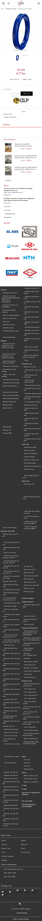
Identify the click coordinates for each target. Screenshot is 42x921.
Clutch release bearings (10, 527)
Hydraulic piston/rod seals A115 (11, 548)
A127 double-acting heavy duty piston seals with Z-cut (11, 641)
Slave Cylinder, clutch (30, 778)
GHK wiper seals (29, 588)
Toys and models (27, 801)
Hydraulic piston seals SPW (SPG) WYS (10, 717)
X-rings (24, 789)
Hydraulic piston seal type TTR (11, 680)
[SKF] (12, 273)
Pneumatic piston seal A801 (31, 409)
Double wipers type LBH (31, 585)
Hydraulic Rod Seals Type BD (11, 782)
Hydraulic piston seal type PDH (11, 664)
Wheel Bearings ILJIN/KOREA (28, 649)
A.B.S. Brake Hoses (30, 727)
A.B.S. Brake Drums (30, 692)
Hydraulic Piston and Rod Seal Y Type (11, 577)
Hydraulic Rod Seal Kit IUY (31, 351)
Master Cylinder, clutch (31, 775)
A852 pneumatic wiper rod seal (32, 371)
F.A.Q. (3, 852)
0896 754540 (12, 873)
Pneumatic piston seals (30, 405)
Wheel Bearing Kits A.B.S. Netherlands (31, 644)
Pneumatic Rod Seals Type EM (32, 389)
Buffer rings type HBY (11, 805)
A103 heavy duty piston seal (10, 610)
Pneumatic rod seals (30, 367)
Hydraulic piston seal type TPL (11, 690)
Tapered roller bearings (10, 386)
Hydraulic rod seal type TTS (31, 307)
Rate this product (7, 114)
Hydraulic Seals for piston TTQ (11, 703)
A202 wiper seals (29, 484)
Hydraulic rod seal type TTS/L (31, 297)
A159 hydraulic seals (10, 763)
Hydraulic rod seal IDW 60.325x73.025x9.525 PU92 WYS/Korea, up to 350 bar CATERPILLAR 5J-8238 (23, 145)
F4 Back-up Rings (29, 456)
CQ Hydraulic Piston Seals (12, 603)
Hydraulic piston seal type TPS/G (11, 685)
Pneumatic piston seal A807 (31, 419)
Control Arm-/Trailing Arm (32, 671)
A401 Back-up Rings (30, 447)
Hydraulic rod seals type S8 (10, 809)
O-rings (24, 785)
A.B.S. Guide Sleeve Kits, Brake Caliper (31, 723)
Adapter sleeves (7, 408)
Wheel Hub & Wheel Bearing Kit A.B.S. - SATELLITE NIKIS (8, 356)
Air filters (27, 759)
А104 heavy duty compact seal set (11, 615)
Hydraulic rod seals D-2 (11, 772)
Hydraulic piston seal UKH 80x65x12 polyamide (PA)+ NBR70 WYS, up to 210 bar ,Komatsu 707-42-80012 (26, 168)
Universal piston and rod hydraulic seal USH (11, 562)
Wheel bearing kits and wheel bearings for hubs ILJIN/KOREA (30, 633)
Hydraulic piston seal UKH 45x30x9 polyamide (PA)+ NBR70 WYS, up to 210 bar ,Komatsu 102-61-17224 (26, 157)
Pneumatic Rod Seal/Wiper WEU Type (32, 397)
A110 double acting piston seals (11, 630)
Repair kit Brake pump (31, 738)
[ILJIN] (12, 232)
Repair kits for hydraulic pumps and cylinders (31, 356)
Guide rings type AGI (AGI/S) (30, 620)
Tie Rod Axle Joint (29, 677)
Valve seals (6, 321)
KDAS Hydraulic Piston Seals (10, 585)
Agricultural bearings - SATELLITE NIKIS (9, 362)
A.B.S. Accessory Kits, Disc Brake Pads (32, 707)
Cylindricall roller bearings (11, 382)
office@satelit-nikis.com (15, 869)
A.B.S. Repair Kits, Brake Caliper (31, 718)
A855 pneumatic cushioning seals (29, 381)
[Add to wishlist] (37, 88)
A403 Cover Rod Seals (31, 453)
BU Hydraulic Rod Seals (32, 327)
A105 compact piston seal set (11, 620)
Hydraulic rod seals (8, 726)
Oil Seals (3, 290)
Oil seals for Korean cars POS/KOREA (10, 306)
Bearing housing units (9, 401)
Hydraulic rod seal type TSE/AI (31, 292)
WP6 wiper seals (29, 572)
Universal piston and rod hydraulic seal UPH (11, 556)
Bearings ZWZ (7, 427)
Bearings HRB (7, 433)
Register (23, 840)
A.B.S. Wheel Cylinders (31, 730)
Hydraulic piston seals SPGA (10, 712)
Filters (24, 756)
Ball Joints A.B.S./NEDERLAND (29, 654)
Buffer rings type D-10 (11, 778)
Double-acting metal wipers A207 (31, 497)
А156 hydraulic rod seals (11, 756)
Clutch (24, 772)
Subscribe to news (10, 214)
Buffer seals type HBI (31, 347)
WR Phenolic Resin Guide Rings (31, 605)
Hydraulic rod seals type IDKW (31, 339)
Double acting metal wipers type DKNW (30, 527)
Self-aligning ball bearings (11, 379)
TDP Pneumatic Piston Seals (31, 424)
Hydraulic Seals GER (11, 8)
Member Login (5, 848)
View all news (7, 217)
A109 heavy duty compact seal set (11, 625)
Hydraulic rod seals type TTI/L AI (10, 825)
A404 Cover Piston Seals (31, 460)
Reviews (6, 125)
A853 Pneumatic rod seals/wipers (30, 376)
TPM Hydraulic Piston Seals (10, 649)
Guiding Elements (27, 602)
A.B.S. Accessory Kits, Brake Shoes (30, 713)
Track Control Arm (29, 665)
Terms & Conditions (7, 856)
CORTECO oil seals (9, 324)
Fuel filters (27, 766)
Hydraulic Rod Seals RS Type (10, 796)
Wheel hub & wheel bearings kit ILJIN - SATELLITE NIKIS (8, 345)
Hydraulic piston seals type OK (11, 654)
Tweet (23, 111)
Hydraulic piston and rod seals (25, 8)
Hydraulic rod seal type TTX (31, 334)
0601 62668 (11, 876)
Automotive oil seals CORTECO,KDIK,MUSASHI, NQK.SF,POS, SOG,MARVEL (11, 299)
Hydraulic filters (29, 769)
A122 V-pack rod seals (10, 735)
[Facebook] (3, 880)
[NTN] (30, 259)
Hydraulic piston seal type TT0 (11, 675)
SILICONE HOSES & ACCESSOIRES (29, 805)
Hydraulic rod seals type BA (10, 791)
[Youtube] (7, 880)
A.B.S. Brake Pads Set (30, 695)
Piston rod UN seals (10, 552)
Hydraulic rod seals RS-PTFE (31, 323)
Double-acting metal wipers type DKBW (30, 522)
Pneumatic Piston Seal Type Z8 (31, 434)
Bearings (3, 341)
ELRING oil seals (8, 328)
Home (2, 8)
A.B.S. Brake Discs (30, 689)
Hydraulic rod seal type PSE (31, 318)
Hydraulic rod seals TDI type (10, 814)
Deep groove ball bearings (11, 366)
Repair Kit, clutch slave (31, 782)
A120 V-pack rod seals (10, 732)
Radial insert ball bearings (11, 398)
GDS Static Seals (29, 469)
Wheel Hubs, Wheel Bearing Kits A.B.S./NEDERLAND (32, 639)
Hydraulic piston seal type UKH (11, 722)
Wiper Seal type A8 (30, 582)
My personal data (22, 913)
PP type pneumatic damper (33, 402)
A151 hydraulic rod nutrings (9, 740)
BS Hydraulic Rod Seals (11, 729)
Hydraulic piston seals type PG (11, 659)
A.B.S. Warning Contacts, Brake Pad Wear (31, 734)
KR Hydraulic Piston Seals (12, 589)
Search (23, 848)
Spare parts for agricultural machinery (31, 793)
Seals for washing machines (11, 315)
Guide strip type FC (30, 616)
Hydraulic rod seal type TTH (31, 313)
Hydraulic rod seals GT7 (32, 330)
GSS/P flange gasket (30, 463)
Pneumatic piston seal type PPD (32, 440)
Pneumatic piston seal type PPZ (32, 429)
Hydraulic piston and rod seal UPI (11, 567)
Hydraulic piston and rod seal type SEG (11, 572)
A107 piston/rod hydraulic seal (11, 543)
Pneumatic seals (27, 364)
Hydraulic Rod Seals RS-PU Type (11, 801)
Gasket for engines (28, 598)
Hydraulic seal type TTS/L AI (32, 302)
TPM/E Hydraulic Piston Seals (11, 695)
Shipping (4, 860)
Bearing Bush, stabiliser (31, 661)
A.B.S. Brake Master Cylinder (29, 702)
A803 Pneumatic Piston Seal (31, 414)
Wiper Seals (25, 481)
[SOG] (30, 232)
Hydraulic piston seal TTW (12, 707)
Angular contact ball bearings (8, 375)
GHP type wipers (29, 591)
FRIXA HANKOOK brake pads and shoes (31, 685)
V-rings (26, 360)
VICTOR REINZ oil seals (10, 331)
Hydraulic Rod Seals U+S (11, 787)
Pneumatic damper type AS (33, 393)
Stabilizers (27, 658)
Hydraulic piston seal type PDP (11, 669)
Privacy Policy (25, 852)
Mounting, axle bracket (31, 668)
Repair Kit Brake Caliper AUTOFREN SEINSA (31, 742)
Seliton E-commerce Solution (21, 919)
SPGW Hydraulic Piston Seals (10, 593)
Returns (3, 840)
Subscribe (8, 180)
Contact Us (24, 844)
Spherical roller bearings (10, 392)
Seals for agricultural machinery (9, 311)
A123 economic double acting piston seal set (10, 636)
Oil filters (27, 763)
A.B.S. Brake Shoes (30, 698)
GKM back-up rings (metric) (32, 466)
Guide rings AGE (29, 624)
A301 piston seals (9, 645)
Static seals (25, 444)
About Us (4, 844)
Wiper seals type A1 (30, 569)
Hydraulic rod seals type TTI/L (10, 819)
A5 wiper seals (28, 566)
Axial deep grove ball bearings (9, 370)
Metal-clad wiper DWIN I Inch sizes (32, 512)
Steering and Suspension (30, 628)
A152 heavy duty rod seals (12, 744)
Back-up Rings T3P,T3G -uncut (31, 476)
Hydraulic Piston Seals (10, 581)
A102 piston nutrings (10, 606)
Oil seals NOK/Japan (9, 337)
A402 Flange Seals (29, 450)
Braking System (27, 681)
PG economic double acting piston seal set (9, 599)
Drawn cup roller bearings (11, 395)
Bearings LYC (7, 430)
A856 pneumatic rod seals (32, 385)
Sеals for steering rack (9, 318)
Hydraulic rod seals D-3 (11, 775)
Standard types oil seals (10, 293)
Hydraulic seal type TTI (32, 288)
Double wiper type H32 (31, 576)
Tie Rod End (28, 674)
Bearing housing (8, 405)
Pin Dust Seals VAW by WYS (31, 517)
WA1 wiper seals (29, 579)
